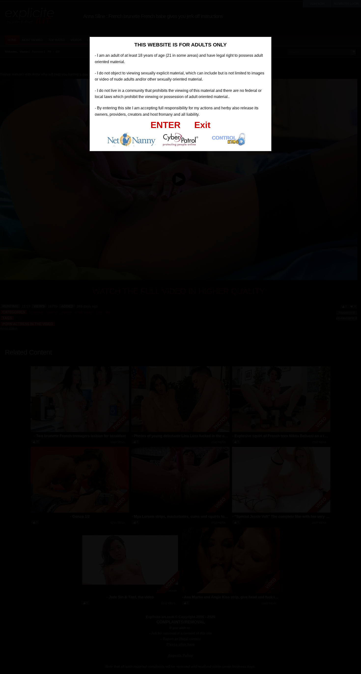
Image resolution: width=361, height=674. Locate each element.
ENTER (165, 125)
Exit (202, 125)
